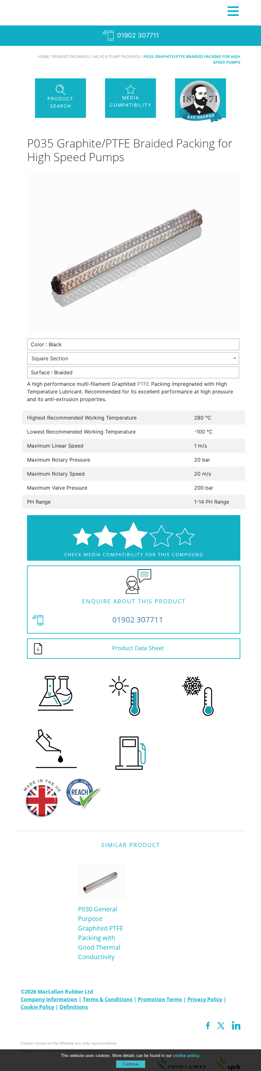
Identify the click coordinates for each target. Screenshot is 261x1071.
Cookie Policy (37, 1006)
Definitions (74, 1006)
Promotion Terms (160, 999)
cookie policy (186, 1055)
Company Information (49, 999)
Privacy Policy (204, 999)
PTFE (143, 384)
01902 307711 (137, 35)
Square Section (50, 358)
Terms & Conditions (107, 999)
